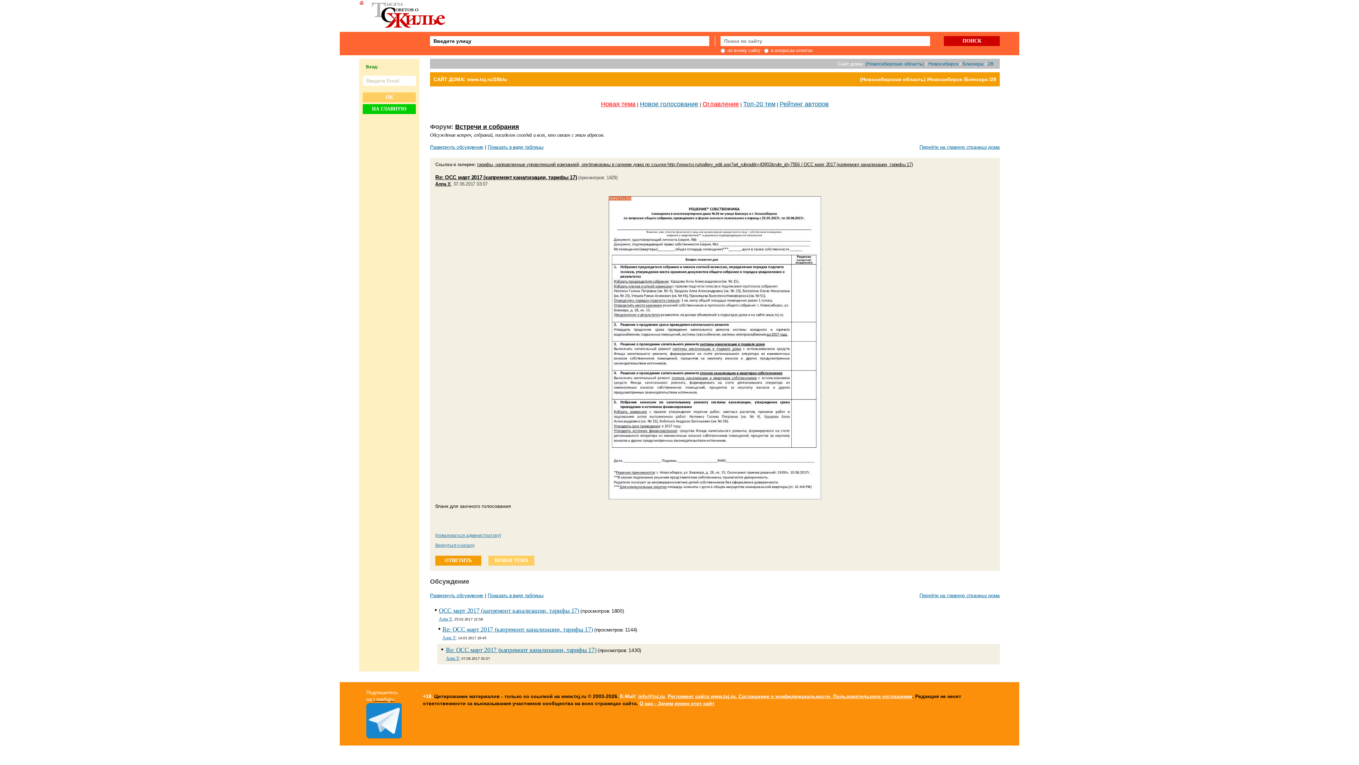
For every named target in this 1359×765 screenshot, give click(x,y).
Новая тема (618, 104)
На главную (389, 109)
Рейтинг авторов (804, 104)
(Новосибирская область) (894, 64)
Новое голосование (669, 104)
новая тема (511, 560)
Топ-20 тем (759, 104)
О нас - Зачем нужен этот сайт (677, 703)
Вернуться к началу (455, 545)
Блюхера (973, 64)
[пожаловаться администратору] (468, 535)
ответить (458, 560)
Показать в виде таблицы (516, 147)
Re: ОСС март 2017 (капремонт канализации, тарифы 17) (506, 177)
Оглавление (721, 104)
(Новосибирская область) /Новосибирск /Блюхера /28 (928, 79)
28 (990, 64)
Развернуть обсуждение (456, 147)
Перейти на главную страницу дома (959, 147)
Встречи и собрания (487, 126)
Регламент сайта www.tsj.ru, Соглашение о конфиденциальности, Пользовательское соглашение (790, 696)
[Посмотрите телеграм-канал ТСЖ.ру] (384, 737)
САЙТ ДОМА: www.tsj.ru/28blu (470, 79)
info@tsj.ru (651, 696)
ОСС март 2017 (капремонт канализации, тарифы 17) (509, 610)
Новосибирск (943, 64)
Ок (389, 97)
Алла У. (443, 184)
